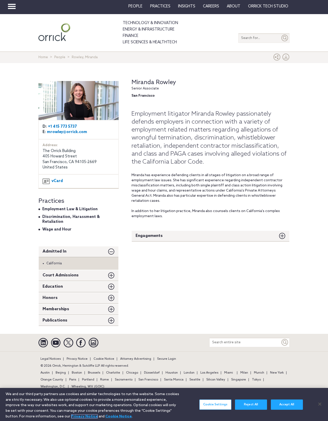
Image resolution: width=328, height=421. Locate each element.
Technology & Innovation (150, 23)
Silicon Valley (215, 380)
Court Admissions (61, 275)
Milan (244, 373)
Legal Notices (50, 359)
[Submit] (285, 38)
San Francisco (148, 380)
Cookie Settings (215, 404)
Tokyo (256, 380)
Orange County (51, 380)
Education (53, 286)
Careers (211, 6)
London (189, 373)
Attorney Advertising (135, 359)
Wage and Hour (56, 229)
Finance (130, 36)
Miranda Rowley (153, 82)
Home (43, 57)
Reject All (251, 404)
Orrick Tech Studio (268, 6)
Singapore (238, 380)
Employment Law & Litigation (70, 209)
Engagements (149, 235)
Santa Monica (173, 380)
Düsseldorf (152, 373)
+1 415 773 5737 (62, 126)
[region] (164, 404)
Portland (88, 380)
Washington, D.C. (53, 386)
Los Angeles (209, 373)
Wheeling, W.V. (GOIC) (87, 386)
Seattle (194, 380)
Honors (50, 297)
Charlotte (113, 373)
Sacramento (123, 380)
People (135, 6)
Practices (160, 6)
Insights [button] (186, 6)
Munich (259, 373)
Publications (55, 320)
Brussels (94, 373)
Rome (104, 380)
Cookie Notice (104, 359)
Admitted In (54, 251)
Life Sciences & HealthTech (150, 42)
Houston (172, 373)
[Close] (319, 404)
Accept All (286, 404)
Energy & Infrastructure (149, 29)
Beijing (61, 373)
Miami (228, 373)
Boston (77, 373)
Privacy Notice (77, 359)
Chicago (132, 373)
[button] (277, 58)
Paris (72, 380)
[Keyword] (285, 342)
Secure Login (166, 359)
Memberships (56, 309)
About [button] (233, 6)
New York (277, 373)
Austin (45, 373)
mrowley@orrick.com (67, 132)
